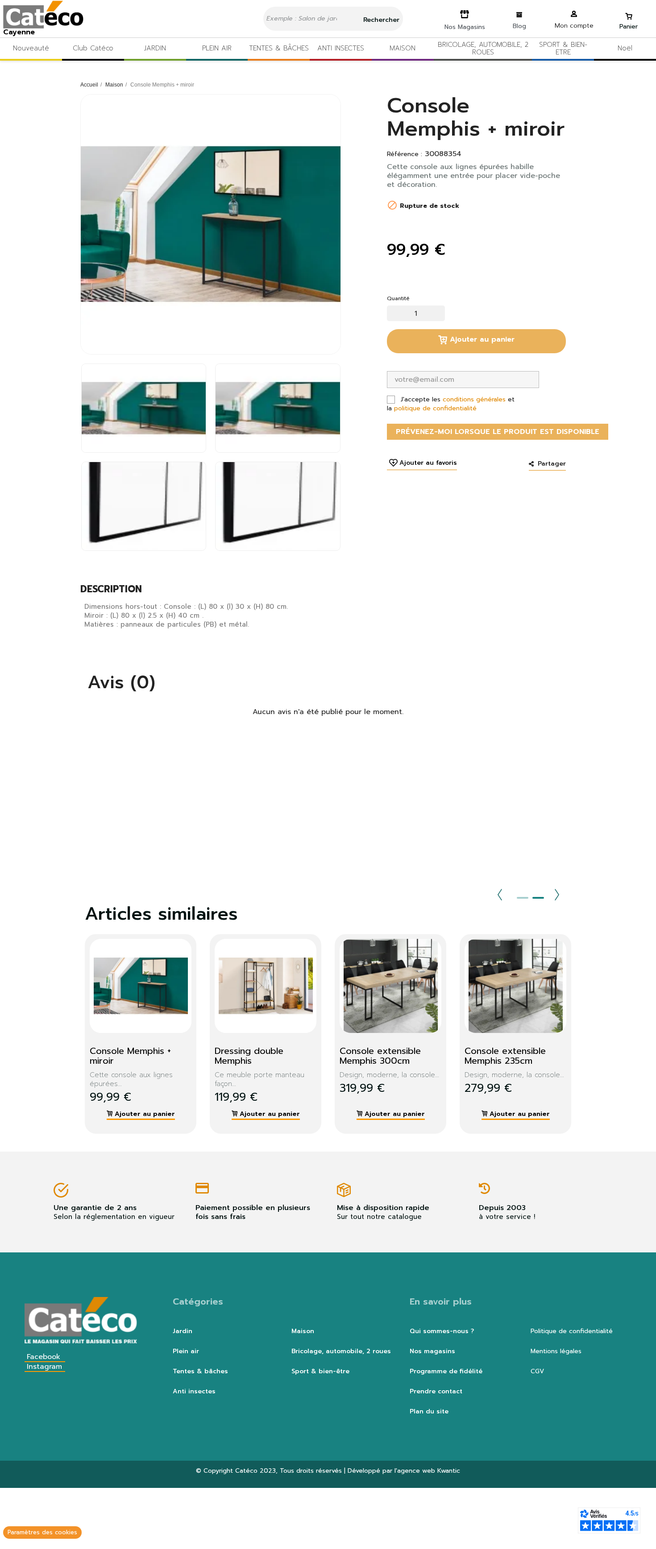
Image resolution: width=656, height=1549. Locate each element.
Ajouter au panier (481, 339)
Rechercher (380, 20)
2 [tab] (538, 898)
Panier (628, 26)
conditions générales (474, 399)
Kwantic (448, 1470)
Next (556, 894)
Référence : (404, 154)
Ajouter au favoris (428, 463)
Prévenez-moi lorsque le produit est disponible (497, 431)
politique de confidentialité (435, 408)
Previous (499, 894)
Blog (519, 26)
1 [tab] (522, 898)
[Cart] (628, 12)
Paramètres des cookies (42, 1532)
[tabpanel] (133, 1034)
